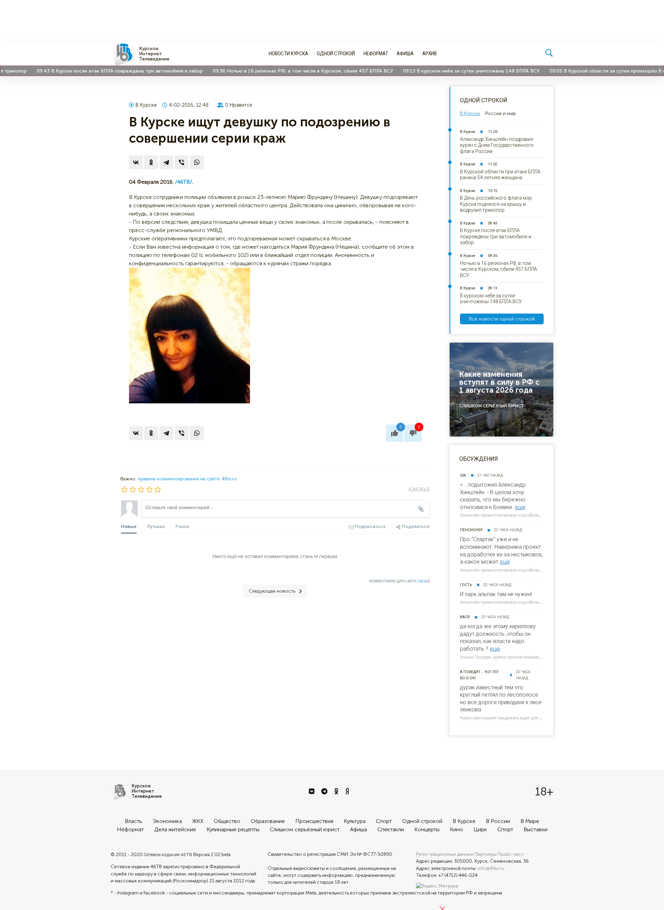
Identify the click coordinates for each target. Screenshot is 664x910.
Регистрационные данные (444, 854)
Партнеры (485, 854)
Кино (456, 829)
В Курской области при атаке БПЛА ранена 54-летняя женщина (500, 175)
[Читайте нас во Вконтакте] (312, 791)
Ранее (182, 526)
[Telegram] (166, 162)
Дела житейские (175, 829)
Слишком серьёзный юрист (305, 829)
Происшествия (314, 821)
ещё (520, 507)
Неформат (375, 53)
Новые (129, 526)
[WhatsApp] (197, 162)
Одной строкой (336, 53)
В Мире (529, 821)
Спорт (384, 821)
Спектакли (390, 829)
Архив (429, 53)
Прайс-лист (511, 854)
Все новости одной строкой (502, 319)
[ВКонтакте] (136, 162)
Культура (355, 821)
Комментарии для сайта (399, 581)
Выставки (535, 829)
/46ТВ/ (183, 182)
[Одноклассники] (151, 162)
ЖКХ (197, 821)
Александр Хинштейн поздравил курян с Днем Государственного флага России (497, 145)
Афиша (405, 53)
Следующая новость (272, 591)
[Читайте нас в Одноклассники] (337, 791)
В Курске (146, 105)
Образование (268, 821)
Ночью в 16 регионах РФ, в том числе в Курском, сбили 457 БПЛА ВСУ (295, 71)
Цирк (480, 829)
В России (498, 821)
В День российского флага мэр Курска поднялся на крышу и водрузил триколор (496, 204)
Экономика (167, 821)
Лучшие (156, 526)
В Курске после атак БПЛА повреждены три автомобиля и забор (111, 71)
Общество (227, 821)
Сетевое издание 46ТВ (168, 854)
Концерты (427, 829)
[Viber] (181, 162)
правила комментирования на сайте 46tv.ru (187, 479)
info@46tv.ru (491, 868)
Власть (133, 821)
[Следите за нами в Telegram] (325, 791)
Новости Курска (288, 53)
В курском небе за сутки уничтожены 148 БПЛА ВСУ (463, 71)
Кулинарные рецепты (232, 829)
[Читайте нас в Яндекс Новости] (347, 791)
